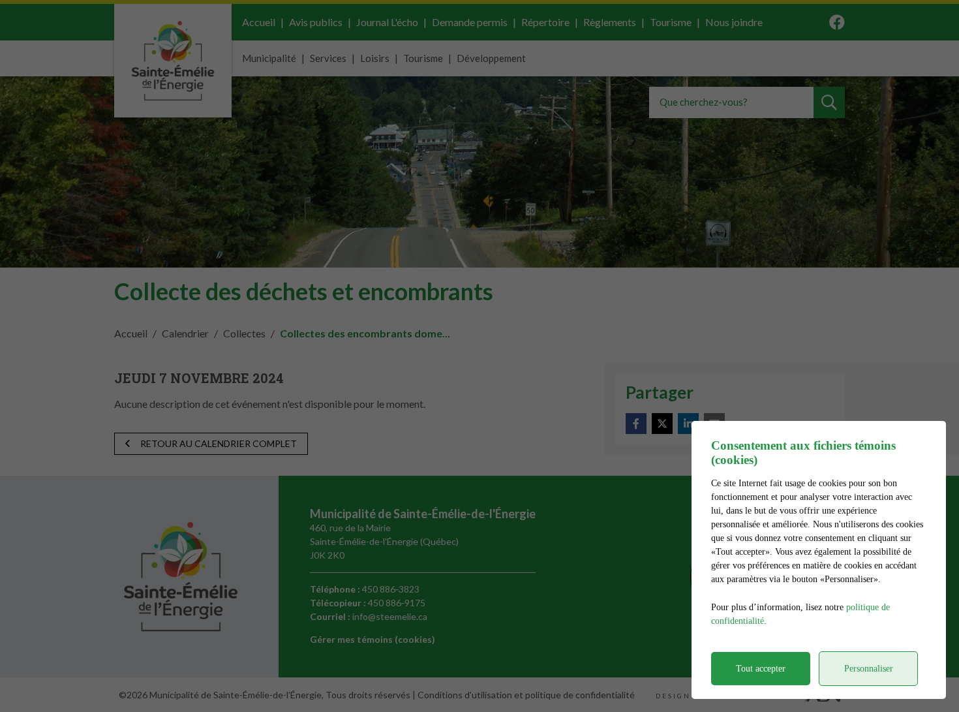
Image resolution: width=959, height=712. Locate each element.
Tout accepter (760, 668)
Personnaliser (868, 668)
